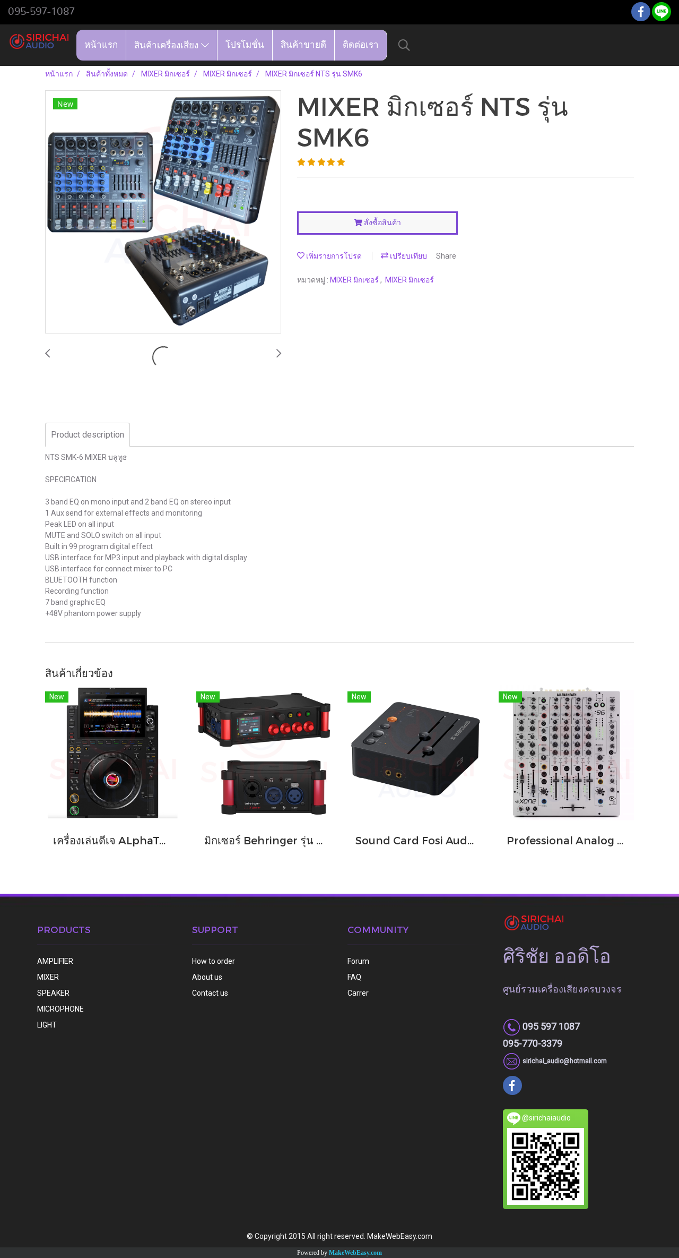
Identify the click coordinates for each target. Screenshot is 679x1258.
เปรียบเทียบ (407, 256)
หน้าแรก (101, 44)
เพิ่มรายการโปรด (333, 256)
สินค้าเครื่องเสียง (167, 44)
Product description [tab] (87, 435)
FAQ (354, 977)
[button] (404, 45)
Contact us (210, 993)
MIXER (48, 977)
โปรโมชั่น (244, 44)
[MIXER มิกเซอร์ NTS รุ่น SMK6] (163, 212)
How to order (213, 961)
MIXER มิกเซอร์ (355, 280)
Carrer (358, 993)
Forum (358, 961)
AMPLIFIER (55, 961)
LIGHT (47, 1025)
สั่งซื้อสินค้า (381, 222)
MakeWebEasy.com (355, 1252)
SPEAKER (53, 993)
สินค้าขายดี (303, 44)
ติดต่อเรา (361, 44)
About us (207, 977)
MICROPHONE (60, 1009)
